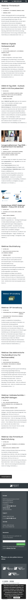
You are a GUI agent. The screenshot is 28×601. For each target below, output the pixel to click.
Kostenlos (6, 211)
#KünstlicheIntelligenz (16, 93)
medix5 (19, 211)
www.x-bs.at (6, 507)
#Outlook (10, 94)
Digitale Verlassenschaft (9, 51)
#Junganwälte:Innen (17, 151)
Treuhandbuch (12, 363)
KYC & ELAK (11, 211)
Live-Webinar (13, 10)
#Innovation (6, 93)
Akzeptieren (16, 597)
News (4, 157)
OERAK (8, 96)
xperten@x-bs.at (11, 506)
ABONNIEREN (20, 544)
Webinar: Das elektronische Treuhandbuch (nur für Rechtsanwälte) (12, 355)
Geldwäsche (6, 407)
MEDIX (4, 215)
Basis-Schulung (7, 251)
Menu (6, 1)
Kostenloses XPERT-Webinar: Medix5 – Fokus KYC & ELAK (13, 206)
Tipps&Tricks (14, 316)
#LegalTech (4, 94)
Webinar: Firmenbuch (10, 6)
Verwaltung (21, 312)
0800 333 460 (17, 1)
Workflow (6, 98)
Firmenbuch (6, 10)
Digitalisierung (18, 94)
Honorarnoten (7, 312)
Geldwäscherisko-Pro (7, 404)
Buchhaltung (15, 251)
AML (4, 402)
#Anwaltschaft (7, 151)
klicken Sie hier (11, 548)
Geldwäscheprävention (12, 402)
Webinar (19, 10)
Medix (16, 211)
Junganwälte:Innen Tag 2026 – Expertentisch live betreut (13, 146)
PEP (21, 404)
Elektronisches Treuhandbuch (11, 362)
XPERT (22, 10)
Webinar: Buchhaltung (10, 246)
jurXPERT (3, 96)
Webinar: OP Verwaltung (11, 308)
